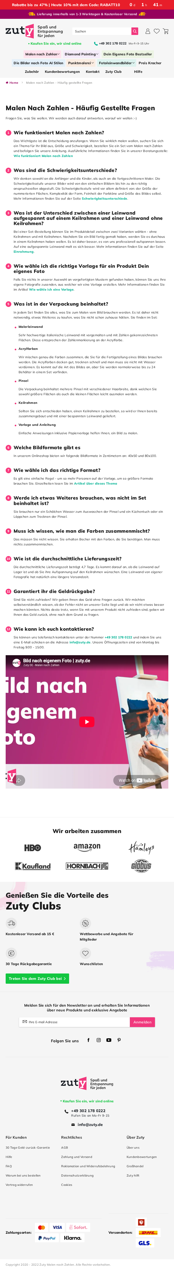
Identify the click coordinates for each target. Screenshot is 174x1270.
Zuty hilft (133, 1175)
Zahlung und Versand (76, 1157)
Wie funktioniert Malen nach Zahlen (43, 156)
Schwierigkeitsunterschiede (104, 198)
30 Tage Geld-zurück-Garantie (28, 1147)
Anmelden (142, 1022)
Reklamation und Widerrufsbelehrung (88, 1166)
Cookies (66, 1185)
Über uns (133, 1147)
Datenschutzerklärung (77, 1175)
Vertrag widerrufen (19, 1185)
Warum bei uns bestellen (23, 1175)
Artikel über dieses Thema (95, 483)
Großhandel (135, 1166)
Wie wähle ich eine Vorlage (51, 289)
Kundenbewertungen (142, 1157)
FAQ (9, 1166)
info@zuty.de (80, 642)
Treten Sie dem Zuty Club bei (35, 978)
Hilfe (9, 1157)
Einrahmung (24, 252)
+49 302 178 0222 (118, 637)
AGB (64, 1147)
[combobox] (101, 31)
